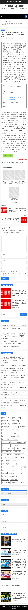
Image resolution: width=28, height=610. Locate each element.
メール (3, 260)
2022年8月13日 (10, 38)
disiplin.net (14, 6)
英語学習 (13, 479)
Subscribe (26, 16)
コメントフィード (6, 524)
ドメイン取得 (6, 454)
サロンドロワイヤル (18, 442)
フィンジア (6, 461)
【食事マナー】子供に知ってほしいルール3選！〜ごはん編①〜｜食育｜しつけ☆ (19, 574)
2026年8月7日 (15, 600)
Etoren (14, 427)
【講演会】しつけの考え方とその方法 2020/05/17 (19, 551)
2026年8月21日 (16, 554)
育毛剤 (5, 479)
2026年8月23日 (16, 543)
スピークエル (20, 448)
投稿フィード (4, 521)
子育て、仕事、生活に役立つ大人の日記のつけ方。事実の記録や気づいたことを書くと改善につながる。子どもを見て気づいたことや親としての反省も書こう (19, 563)
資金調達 (15, 482)
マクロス (14, 464)
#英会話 (5, 421)
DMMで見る (7, 155)
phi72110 (4, 38)
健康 (4, 473)
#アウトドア (6, 417)
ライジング (21, 467)
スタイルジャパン (8, 448)
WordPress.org (5, 527)
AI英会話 (14, 421)
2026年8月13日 (16, 578)
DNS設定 (5, 427)
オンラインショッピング (9, 439)
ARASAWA (6, 424)
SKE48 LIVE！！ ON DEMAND (11, 430)
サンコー (5, 445)
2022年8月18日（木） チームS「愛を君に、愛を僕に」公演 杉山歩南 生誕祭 (19, 291)
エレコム (14, 436)
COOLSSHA (16, 424)
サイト (3, 265)
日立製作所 (14, 476)
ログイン (3, 518)
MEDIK (22, 427)
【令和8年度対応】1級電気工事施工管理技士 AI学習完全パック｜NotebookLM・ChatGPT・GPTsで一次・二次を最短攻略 (13, 370)
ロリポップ (20, 470)
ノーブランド (6, 458)
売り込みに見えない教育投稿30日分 (10, 346)
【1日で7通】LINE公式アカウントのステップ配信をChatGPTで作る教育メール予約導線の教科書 (19, 596)
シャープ (14, 445)
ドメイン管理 (18, 454)
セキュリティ (6, 451)
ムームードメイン (8, 467)
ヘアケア (5, 464)
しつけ (14, 433)
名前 (3, 254)
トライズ (17, 451)
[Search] (22, 16)
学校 (20, 473)
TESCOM (5, 433)
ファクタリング (19, 458)
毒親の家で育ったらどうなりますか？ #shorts (13, 325)
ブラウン (15, 461)
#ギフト (16, 417)
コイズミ (6, 442)
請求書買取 (6, 482)
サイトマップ (4, 397)
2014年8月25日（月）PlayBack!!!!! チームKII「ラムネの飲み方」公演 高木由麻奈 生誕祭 (19, 303)
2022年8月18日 (16, 295)
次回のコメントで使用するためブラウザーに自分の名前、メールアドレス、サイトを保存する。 (14, 273)
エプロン (5, 436)
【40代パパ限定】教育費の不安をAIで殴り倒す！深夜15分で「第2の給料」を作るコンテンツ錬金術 (13, 377)
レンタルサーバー (8, 470)
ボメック (3, 30)
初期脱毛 (12, 473)
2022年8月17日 (16, 307)
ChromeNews (20, 606)
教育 (5, 476)
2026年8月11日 (5, 587)
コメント (4, 235)
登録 (2, 515)
